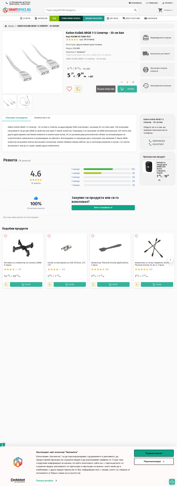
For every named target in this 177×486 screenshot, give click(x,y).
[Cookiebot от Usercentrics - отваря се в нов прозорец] (18, 481)
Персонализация (152, 461)
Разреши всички (154, 453)
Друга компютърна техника (89, 44)
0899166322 (14, 4)
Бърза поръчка (105, 89)
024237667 (25, 4)
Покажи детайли (44, 480)
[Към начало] (16, 10)
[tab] (16, 117)
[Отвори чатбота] (172, 482)
